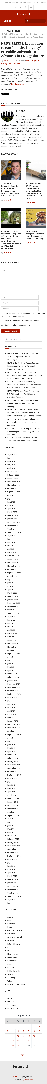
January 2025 (12, 519)
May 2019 (11, 748)
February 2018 (13, 798)
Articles (10, 917)
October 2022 (12, 610)
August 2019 (12, 738)
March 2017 (12, 835)
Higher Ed (11, 947)
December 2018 (13, 765)
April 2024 (11, 549)
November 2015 (13, 889)
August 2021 (12, 657)
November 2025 (13, 485)
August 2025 (12, 495)
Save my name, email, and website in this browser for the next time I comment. (23, 315)
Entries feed (12, 1001)
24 (7, 1045)
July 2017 (11, 822)
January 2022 (12, 640)
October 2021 (12, 650)
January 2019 (12, 761)
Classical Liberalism (15, 930)
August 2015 (12, 899)
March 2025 (12, 512)
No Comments (15, 63)
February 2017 (13, 839)
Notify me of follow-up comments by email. (22, 321)
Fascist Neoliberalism (16, 937)
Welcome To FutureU (16, 984)
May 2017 (11, 829)
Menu (6, 21)
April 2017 (11, 832)
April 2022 (11, 630)
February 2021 (13, 677)
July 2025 (11, 498)
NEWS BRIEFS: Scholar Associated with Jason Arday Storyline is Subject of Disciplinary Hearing (23, 366)
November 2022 (13, 606)
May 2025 (11, 505)
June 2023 (11, 583)
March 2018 (12, 795)
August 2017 (12, 819)
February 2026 (13, 475)
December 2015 (13, 886)
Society (4, 63)
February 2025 (13, 515)
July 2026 (11, 458)
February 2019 (13, 758)
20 (23, 1041)
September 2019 (14, 734)
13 (23, 1036)
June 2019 (11, 744)
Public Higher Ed (12, 31)
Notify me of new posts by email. (17, 325)
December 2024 (13, 522)
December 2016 (13, 846)
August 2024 (12, 535)
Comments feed (13, 1005)
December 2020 (13, 684)
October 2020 (12, 690)
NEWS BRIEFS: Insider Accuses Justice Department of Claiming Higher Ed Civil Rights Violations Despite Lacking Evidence (24, 413)
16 (40, 1036)
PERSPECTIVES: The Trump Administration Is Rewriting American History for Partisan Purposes (24, 431)
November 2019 (13, 728)
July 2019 (11, 741)
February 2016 (13, 879)
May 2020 (11, 707)
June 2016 (11, 866)
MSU (9, 950)
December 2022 (13, 603)
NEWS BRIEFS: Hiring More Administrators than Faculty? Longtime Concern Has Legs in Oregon (24, 422)
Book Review (12, 923)
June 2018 (11, 785)
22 (34, 1041)
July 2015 (11, 903)
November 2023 (13, 566)
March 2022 (12, 633)
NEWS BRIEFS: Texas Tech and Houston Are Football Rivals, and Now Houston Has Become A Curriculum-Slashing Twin (24, 375)
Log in (9, 998)
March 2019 (12, 755)
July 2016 (11, 862)
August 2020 (12, 697)
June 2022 (11, 623)
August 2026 (12, 454)
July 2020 (11, 701)
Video (9, 981)
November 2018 (13, 768)
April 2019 (11, 751)
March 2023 (12, 593)
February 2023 (13, 596)
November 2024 (13, 525)
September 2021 (14, 653)
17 (7, 1041)
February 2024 (13, 556)
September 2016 (14, 856)
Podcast (10, 967)
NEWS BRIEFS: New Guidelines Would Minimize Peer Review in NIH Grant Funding (22, 403)
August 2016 (12, 859)
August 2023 (12, 576)
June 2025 (11, 502)
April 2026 (11, 468)
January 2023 (12, 599)
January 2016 (12, 883)
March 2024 (12, 552)
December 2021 (13, 643)
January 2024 (12, 559)
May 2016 (11, 869)
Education (11, 934)
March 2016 (12, 876)
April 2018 (11, 792)
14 (29, 1036)
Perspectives (12, 961)
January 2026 (12, 478)
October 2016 (12, 852)
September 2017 (14, 815)
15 (34, 1036)
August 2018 (12, 778)
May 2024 (11, 545)
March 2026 (12, 471)
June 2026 (11, 461)
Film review (11, 940)
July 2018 (11, 781)
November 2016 (13, 849)
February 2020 (13, 717)
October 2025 (12, 488)
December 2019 (13, 724)
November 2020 (13, 687)
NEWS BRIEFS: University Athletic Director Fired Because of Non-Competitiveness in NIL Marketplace (10, 189)
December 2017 (13, 805)
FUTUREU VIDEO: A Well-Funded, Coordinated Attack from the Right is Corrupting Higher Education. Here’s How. (35, 190)
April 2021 (11, 670)
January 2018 (12, 802)
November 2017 (13, 808)
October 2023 (12, 569)
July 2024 (11, 539)
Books (10, 927)
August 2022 (12, 616)
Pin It (26, 97)
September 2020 (14, 694)
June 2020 (11, 704)
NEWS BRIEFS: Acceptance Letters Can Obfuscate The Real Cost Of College (35, 235)
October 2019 (12, 731)
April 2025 (11, 508)
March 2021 (12, 674)
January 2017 (12, 842)
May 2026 (11, 465)
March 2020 (12, 714)
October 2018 (12, 771)
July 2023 (11, 579)
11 (13, 1036)
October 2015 (12, 893)
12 (18, 1036)
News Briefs (12, 957)
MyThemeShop (27, 1080)
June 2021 (11, 663)
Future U (23, 14)
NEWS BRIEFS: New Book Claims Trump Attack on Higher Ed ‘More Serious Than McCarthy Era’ (23, 356)
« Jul (22, 1054)
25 (13, 1045)
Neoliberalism (12, 954)
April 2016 (11, 872)
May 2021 (11, 667)
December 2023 (13, 562)
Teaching (11, 977)
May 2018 (11, 788)
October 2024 (12, 529)
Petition (10, 964)
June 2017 (11, 825)
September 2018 (14, 775)
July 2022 (11, 620)
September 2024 (14, 532)
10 (7, 1036)
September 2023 (14, 572)
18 (13, 1041)
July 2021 (11, 660)
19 (18, 1041)
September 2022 (14, 613)
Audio (9, 920)
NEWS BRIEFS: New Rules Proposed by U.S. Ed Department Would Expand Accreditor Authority (23, 394)
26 (18, 1045)
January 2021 (12, 680)
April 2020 (11, 711)
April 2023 (11, 589)
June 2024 (11, 542)
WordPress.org (13, 1008)
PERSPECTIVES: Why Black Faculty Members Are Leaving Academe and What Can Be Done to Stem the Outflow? (24, 384)
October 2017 (12, 812)
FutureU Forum (13, 944)
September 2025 (14, 492)
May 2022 (11, 626)
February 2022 (13, 637)
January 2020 (12, 721)
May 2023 (11, 586)
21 (29, 1041)
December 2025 (13, 481)
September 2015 (14, 896)
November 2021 (13, 647)
